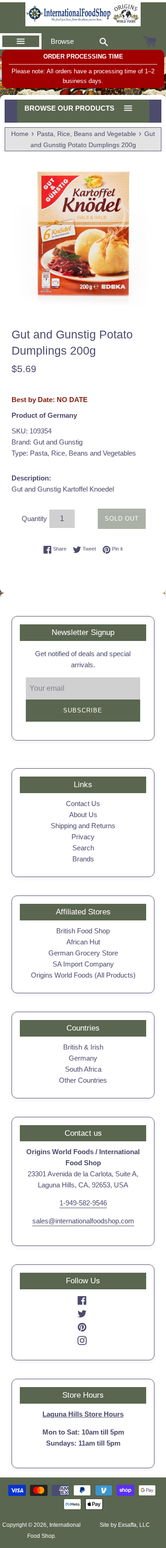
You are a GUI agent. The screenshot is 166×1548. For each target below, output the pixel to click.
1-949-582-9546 (83, 1203)
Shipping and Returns (83, 826)
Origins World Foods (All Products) (83, 975)
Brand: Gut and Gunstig (47, 442)
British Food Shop (83, 931)
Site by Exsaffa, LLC (125, 1525)
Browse (62, 41)
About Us (83, 814)
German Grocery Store (83, 953)
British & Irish (83, 1047)
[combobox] (103, 41)
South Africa (83, 1069)
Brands (83, 859)
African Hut (83, 942)
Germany (83, 1058)
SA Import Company (83, 964)
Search (83, 848)
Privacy (83, 837)
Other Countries (83, 1080)
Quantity (34, 518)
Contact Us (83, 803)
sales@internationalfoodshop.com (83, 1221)
